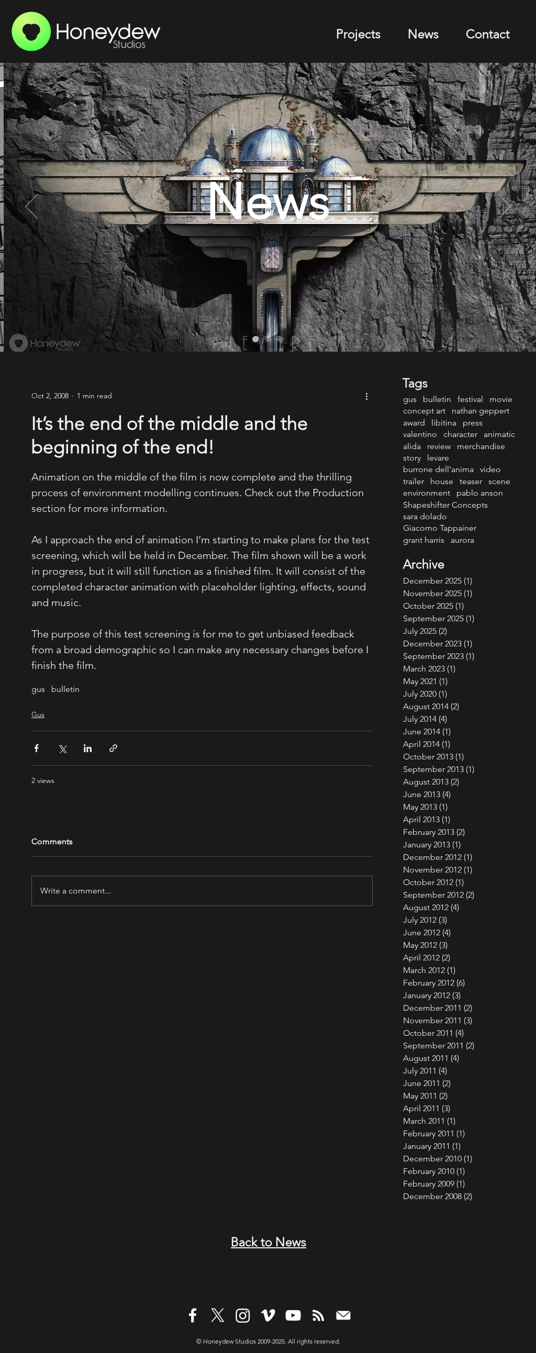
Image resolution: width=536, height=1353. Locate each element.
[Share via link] (113, 748)
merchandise (481, 446)
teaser (471, 481)
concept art (424, 411)
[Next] (504, 207)
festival (470, 399)
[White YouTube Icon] (293, 1315)
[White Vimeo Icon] (268, 1315)
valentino (420, 434)
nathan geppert (480, 411)
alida (412, 446)
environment (426, 493)
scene (499, 481)
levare (438, 458)
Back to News (268, 1241)
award (414, 423)
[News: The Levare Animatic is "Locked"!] (268, 339)
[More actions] (366, 395)
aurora (462, 540)
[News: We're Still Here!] (280, 339)
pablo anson (479, 493)
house (441, 481)
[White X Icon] (217, 1315)
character (460, 434)
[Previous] (31, 207)
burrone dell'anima (438, 469)
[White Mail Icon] (343, 1315)
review (439, 446)
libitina (443, 423)
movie (500, 399)
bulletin (65, 689)
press (473, 423)
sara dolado (425, 516)
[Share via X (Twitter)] (62, 748)
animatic (499, 434)
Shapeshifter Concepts (445, 505)
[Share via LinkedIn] (88, 748)
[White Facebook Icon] (192, 1315)
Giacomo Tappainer (439, 528)
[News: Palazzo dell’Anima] (255, 339)
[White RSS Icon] (318, 1315)
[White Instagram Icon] (242, 1315)
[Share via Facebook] (36, 748)
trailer (413, 481)
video (490, 469)
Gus (37, 714)
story (412, 458)
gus (38, 689)
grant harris (423, 540)
